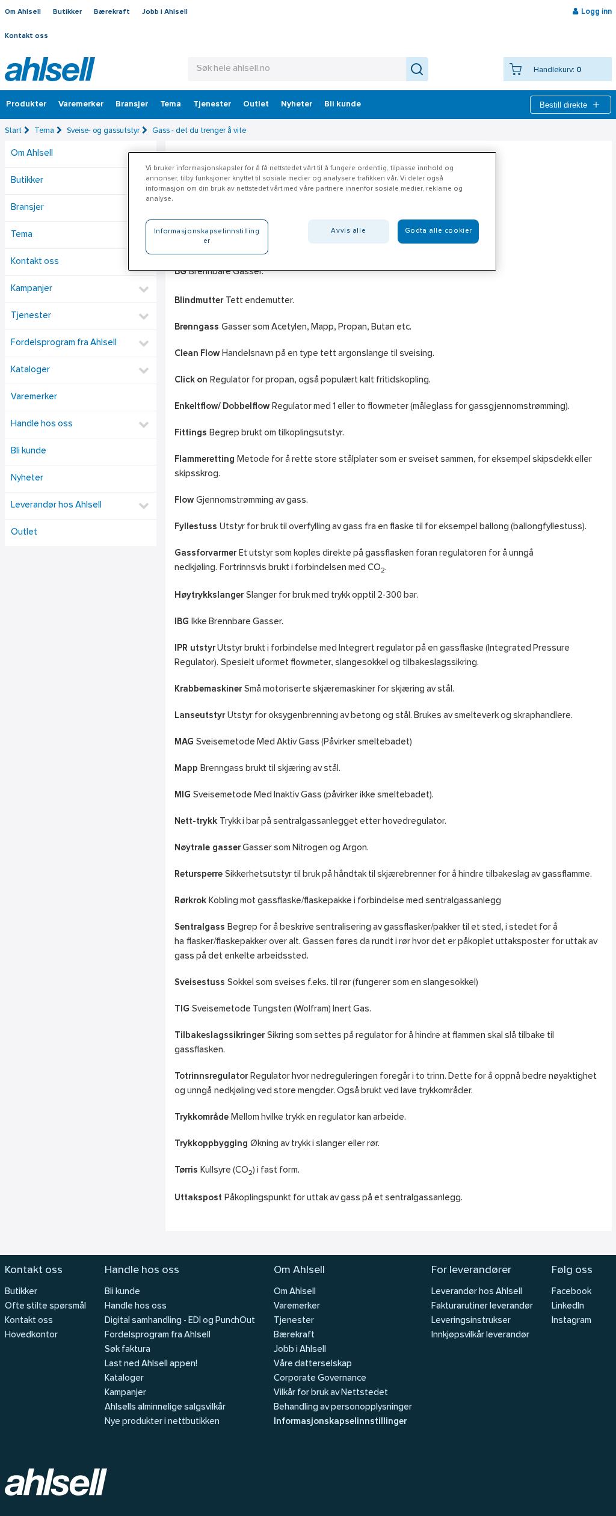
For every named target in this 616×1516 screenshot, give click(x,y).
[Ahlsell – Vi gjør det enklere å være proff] (50, 69)
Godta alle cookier (438, 231)
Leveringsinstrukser (471, 1321)
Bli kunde (342, 104)
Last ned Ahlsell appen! (151, 1364)
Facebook (571, 1292)
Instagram (571, 1321)
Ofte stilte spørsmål (45, 1306)
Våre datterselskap (313, 1364)
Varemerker (80, 104)
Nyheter (296, 104)
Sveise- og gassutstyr (103, 130)
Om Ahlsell (23, 12)
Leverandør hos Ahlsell (56, 505)
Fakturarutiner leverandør (482, 1306)
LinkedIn (568, 1306)
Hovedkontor (31, 1335)
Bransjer (132, 104)
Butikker (67, 12)
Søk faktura (127, 1350)
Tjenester (212, 104)
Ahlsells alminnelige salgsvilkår (165, 1407)
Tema (170, 104)
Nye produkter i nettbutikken (162, 1422)
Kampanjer (31, 289)
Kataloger (30, 370)
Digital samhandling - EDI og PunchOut (180, 1321)
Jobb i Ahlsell (165, 12)
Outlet (256, 104)
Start (13, 130)
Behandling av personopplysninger (343, 1407)
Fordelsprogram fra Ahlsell (64, 343)
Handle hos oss (42, 424)
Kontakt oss (26, 36)
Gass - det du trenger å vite (199, 130)
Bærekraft (112, 12)
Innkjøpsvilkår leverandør (480, 1335)
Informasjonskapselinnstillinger (340, 1422)
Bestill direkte (563, 104)
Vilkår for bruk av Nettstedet (331, 1393)
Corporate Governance (320, 1379)
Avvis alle (348, 231)
